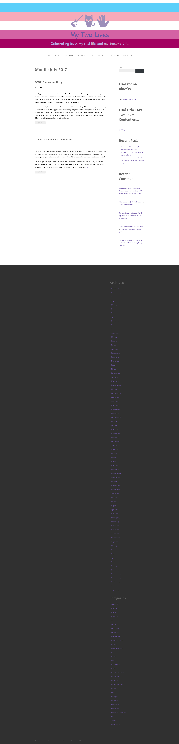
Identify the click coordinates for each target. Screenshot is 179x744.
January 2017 (115, 470)
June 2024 (114, 341)
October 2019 (115, 397)
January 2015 (115, 522)
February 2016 (115, 486)
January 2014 (115, 570)
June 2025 (114, 309)
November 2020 (116, 385)
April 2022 (114, 377)
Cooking (113, 624)
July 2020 (114, 389)
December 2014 (116, 526)
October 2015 (115, 494)
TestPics (113, 721)
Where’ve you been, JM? (129, 150)
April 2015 (114, 510)
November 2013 (116, 578)
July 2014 (114, 546)
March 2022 (114, 381)
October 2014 (115, 534)
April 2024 (114, 349)
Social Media (115, 709)
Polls (112, 693)
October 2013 (115, 582)
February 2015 (115, 518)
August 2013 (114, 590)
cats (112, 620)
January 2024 (115, 357)
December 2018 (116, 417)
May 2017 (114, 462)
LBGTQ (113, 656)
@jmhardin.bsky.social (128, 99)
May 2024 (114, 345)
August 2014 (114, 542)
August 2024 (114, 333)
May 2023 (114, 369)
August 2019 (114, 401)
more (87, 167)
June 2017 (114, 457)
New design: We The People (130, 147)
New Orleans (115, 677)
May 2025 (114, 313)
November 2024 (116, 325)
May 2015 (114, 506)
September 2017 (116, 445)
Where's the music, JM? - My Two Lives (130, 202)
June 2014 (114, 550)
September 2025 (116, 297)
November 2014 (116, 530)
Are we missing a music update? (131, 158)
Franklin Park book (117, 640)
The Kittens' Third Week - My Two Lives (131, 240)
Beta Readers (115, 616)
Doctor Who (115, 628)
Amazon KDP (115, 604)
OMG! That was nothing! (49, 82)
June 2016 (114, 482)
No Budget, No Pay (117, 685)
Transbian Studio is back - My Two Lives (131, 227)
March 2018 (114, 429)
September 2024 (116, 329)
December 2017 (116, 441)
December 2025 (116, 293)
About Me (115, 55)
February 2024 (115, 353)
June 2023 (114, 365)
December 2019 (116, 393)
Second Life (82, 55)
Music (57, 55)
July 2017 (114, 453)
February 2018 (115, 433)
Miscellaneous (115, 665)
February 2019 (115, 409)
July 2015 (114, 498)
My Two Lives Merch (99, 55)
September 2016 (116, 478)
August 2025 (114, 301)
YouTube (122, 130)
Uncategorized (115, 725)
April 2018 (114, 425)
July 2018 (114, 421)
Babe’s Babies (68, 55)
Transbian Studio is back (126, 205)
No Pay (113, 689)
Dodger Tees (115, 632)
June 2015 (114, 502)
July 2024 (114, 337)
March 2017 (114, 466)
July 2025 (114, 305)
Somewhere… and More (118, 713)
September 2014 (116, 538)
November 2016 (116, 474)
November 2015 (116, 490)
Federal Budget (115, 636)
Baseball (113, 612)
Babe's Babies (115, 608)
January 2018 (115, 437)
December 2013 (116, 574)
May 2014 (114, 554)
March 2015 (114, 514)
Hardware (114, 644)
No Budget (114, 681)
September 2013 (116, 586)
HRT (112, 652)
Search (120, 67)
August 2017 (114, 449)
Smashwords (115, 705)
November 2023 (116, 361)
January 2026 (115, 289)
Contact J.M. (127, 55)
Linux (112, 661)
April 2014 (114, 558)
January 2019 (115, 413)
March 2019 (114, 405)
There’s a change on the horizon (53, 139)
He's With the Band (117, 648)
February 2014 (115, 566)
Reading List (114, 697)
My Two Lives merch (117, 673)
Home (49, 55)
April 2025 (114, 317)
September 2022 (116, 373)
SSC (112, 717)
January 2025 (115, 321)
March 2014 (114, 562)
